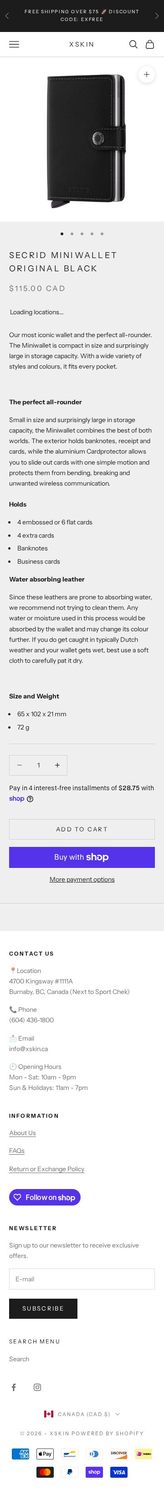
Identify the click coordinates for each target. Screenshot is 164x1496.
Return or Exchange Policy (46, 1169)
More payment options (82, 879)
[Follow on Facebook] (13, 1387)
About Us (22, 1133)
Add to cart (82, 829)
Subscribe (43, 1308)
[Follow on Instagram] (37, 1387)
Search (19, 1359)
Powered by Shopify (108, 1433)
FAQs (17, 1151)
